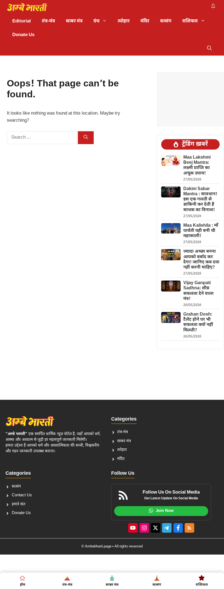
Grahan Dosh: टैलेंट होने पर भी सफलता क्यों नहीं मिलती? (198, 322)
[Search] (86, 137)
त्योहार (123, 21)
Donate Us (23, 35)
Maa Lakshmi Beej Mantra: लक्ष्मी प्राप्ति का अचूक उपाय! (197, 165)
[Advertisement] (190, 99)
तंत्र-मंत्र (48, 21)
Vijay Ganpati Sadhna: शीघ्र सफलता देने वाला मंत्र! (198, 291)
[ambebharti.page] (27, 7)
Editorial (21, 21)
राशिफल (190, 21)
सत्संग (165, 21)
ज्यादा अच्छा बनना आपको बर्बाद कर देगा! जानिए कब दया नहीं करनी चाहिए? (201, 259)
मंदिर (144, 21)
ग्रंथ (96, 21)
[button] (209, 49)
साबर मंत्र (74, 21)
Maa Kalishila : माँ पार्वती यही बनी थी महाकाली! (200, 231)
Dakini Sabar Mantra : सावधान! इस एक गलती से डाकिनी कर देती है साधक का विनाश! (200, 199)
